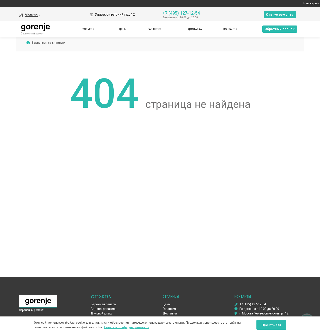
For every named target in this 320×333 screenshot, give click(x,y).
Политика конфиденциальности (126, 327)
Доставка (195, 29)
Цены (122, 29)
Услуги (87, 29)
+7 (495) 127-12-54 (181, 12)
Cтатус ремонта (279, 14)
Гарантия (154, 29)
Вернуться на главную (48, 42)
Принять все (271, 324)
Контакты (230, 29)
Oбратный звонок (280, 29)
